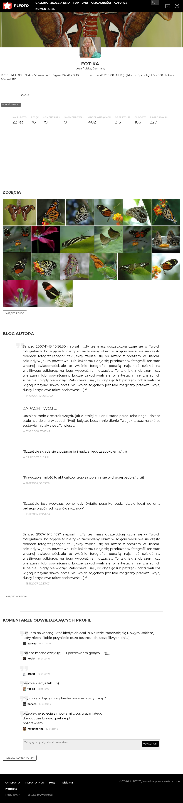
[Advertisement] (91, 163)
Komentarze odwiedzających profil (47, 620)
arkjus (31, 673)
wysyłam (150, 744)
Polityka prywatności (39, 794)
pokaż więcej (10, 104)
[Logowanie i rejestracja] (177, 6)
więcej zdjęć (15, 313)
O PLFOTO (12, 782)
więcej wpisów (16, 596)
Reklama (67, 782)
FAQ (52, 782)
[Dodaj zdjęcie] (167, 6)
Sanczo (32, 643)
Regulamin (12, 794)
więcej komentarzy (20, 757)
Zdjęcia (12, 192)
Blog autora (18, 333)
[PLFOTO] (15, 5)
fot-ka (90, 63)
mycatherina (35, 728)
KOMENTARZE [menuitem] (45, 9)
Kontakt (11, 788)
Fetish (31, 658)
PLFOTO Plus (34, 782)
